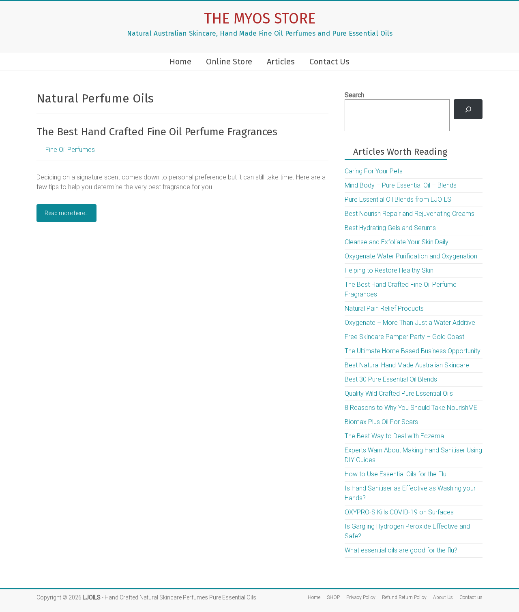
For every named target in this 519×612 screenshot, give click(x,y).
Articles (281, 61)
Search (354, 95)
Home (180, 61)
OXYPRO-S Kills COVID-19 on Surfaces (399, 512)
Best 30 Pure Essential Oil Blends (391, 379)
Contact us (471, 597)
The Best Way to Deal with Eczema (394, 436)
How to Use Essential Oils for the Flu (395, 474)
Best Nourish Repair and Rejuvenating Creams (409, 214)
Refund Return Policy (404, 597)
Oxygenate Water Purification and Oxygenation (411, 256)
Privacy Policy (360, 597)
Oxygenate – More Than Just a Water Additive (410, 322)
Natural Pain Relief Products (384, 308)
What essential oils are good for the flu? (401, 550)
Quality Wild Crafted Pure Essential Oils (399, 393)
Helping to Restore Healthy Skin (389, 270)
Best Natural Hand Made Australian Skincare (407, 365)
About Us (443, 597)
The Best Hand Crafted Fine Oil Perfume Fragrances (156, 132)
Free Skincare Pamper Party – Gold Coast (404, 337)
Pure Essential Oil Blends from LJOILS (398, 199)
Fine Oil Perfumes (70, 150)
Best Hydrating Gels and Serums (390, 228)
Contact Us (329, 61)
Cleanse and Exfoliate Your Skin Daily (396, 242)
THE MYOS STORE (259, 19)
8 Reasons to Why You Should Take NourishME (411, 408)
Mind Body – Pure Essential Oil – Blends (401, 185)
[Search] (468, 109)
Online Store (229, 61)
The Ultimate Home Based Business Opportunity (412, 351)
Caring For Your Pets (374, 171)
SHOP (333, 597)
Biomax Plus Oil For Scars (381, 422)
